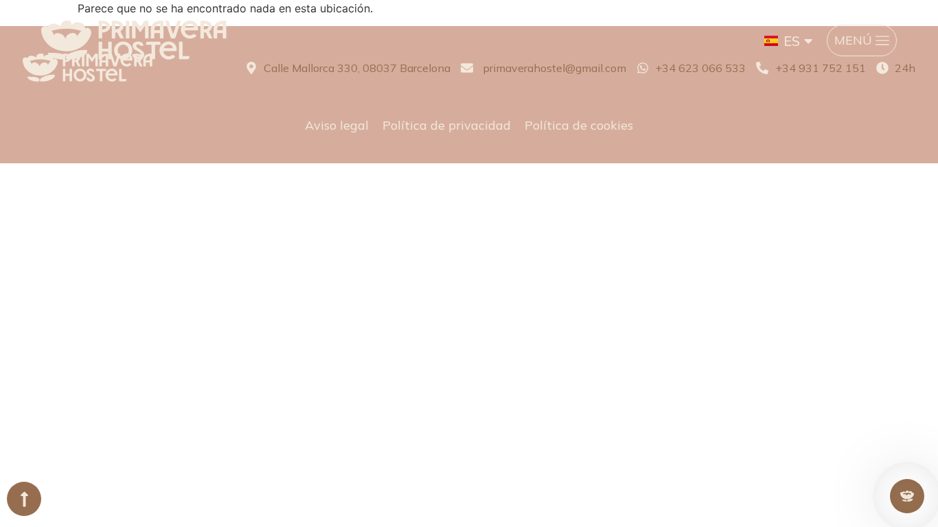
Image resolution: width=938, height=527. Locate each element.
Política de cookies (579, 125)
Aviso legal (337, 125)
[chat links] (907, 496)
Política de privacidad (446, 125)
